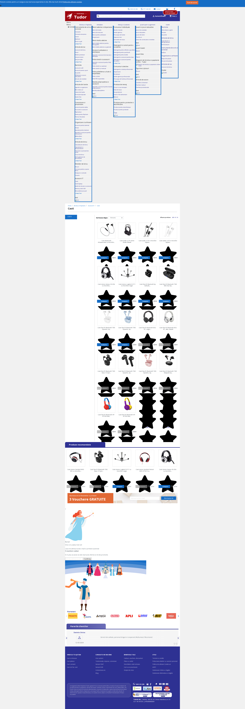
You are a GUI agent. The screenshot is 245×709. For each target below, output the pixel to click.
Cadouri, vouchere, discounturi (133, 658)
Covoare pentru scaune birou (82, 169)
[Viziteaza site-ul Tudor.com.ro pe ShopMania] (147, 688)
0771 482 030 (147, 9)
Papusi (138, 57)
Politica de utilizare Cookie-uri (161, 664)
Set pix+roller (79, 59)
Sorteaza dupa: (102, 218)
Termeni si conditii (158, 658)
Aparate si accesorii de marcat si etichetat (102, 55)
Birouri (77, 167)
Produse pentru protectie (121, 109)
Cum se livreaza (72, 658)
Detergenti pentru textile (121, 55)
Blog (97, 673)
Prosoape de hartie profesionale (123, 79)
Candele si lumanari (142, 82)
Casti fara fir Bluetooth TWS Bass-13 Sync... (106, 372)
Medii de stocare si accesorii (83, 186)
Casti (76, 181)
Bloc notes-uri (79, 90)
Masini (138, 51)
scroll (67, 678)
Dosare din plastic (167, 61)
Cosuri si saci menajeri (120, 87)
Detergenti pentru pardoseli (122, 52)
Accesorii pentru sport (81, 70)
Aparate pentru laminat (82, 130)
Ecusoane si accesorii (81, 109)
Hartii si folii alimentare (120, 94)
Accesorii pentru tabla (81, 107)
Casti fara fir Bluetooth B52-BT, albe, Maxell (168, 328)
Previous (66, 616)
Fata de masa (118, 90)
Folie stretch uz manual (99, 68)
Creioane (77, 32)
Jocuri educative (140, 32)
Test (115, 113)
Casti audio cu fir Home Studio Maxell (127, 241)
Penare (164, 32)
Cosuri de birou (79, 154)
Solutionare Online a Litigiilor (161, 670)
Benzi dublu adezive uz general (102, 47)
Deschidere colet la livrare (132, 664)
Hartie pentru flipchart (81, 114)
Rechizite (165, 27)
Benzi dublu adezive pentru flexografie (101, 43)
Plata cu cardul (128, 661)
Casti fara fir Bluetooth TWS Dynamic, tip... (106, 328)
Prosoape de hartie (119, 35)
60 (177, 217)
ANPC (154, 667)
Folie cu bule (96, 76)
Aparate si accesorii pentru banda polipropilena (102, 87)
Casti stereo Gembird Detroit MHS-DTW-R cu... (145, 470)
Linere (77, 36)
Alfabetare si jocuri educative (80, 75)
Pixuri (76, 52)
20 (173, 217)
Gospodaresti (118, 92)
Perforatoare (165, 44)
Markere (77, 39)
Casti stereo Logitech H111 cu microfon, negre (127, 285)
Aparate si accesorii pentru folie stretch (102, 63)
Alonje (77, 128)
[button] (67, 638)
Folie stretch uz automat (99, 66)
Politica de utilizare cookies (72, 2)
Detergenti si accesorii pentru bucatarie (122, 60)
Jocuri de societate (141, 30)
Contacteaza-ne (100, 670)
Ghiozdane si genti (167, 30)
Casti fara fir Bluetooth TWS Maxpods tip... (168, 372)
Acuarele (77, 73)
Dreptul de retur (129, 670)
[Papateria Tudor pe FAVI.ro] (168, 688)
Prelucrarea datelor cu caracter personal (164, 661)
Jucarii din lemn (140, 35)
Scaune (77, 175)
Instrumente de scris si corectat (170, 49)
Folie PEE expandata (98, 79)
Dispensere (96, 37)
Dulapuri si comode (80, 173)
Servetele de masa (119, 39)
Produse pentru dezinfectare (122, 107)
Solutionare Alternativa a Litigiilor (162, 673)
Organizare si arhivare (170, 56)
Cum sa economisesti (130, 667)
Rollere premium (80, 55)
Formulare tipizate (80, 94)
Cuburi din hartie (80, 92)
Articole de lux (167, 64)
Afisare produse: (165, 217)
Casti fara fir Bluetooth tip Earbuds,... (148, 285)
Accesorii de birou (80, 50)
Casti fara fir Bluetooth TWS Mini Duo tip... (168, 285)
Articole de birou (168, 38)
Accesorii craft (79, 68)
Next (178, 616)
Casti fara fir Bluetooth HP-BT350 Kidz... (106, 415)
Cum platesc (71, 661)
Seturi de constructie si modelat (145, 39)
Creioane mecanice (80, 34)
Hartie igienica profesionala (122, 76)
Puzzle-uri (139, 37)
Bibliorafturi (78, 136)
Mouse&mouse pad (81, 191)
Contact (158, 9)
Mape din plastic (166, 58)
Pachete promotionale (142, 87)
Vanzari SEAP (100, 664)
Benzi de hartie (97, 30)
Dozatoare (117, 74)
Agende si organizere (81, 87)
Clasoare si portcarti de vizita (82, 151)
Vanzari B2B (99, 667)
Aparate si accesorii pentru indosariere (83, 133)
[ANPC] (142, 695)
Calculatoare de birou (81, 145)
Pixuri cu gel (78, 41)
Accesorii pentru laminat (82, 125)
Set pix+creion (79, 57)
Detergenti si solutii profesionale (123, 69)
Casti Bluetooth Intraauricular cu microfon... (106, 241)
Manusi (116, 97)
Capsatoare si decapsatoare (79, 147)
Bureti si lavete (118, 30)
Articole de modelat (80, 79)
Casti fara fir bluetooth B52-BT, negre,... (147, 328)
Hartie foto (78, 97)
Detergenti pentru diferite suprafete (124, 50)
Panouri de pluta (80, 117)
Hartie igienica (118, 32)
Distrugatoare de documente (80, 157)
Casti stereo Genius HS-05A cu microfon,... (106, 285)
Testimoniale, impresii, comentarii (106, 661)
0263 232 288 (134, 9)
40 (175, 217)
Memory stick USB (80, 188)
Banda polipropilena (98, 90)
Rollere (164, 52)
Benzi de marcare (98, 32)
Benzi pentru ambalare (99, 35)
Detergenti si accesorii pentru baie (124, 57)
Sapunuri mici (118, 37)
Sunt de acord (192, 3)
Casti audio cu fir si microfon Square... (147, 241)
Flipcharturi (78, 112)
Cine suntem (99, 658)
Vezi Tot (79, 44)
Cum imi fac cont (72, 667)
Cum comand (71, 664)
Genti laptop (78, 184)
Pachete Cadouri (141, 85)
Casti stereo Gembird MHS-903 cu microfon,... (75, 470)
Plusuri (138, 71)
